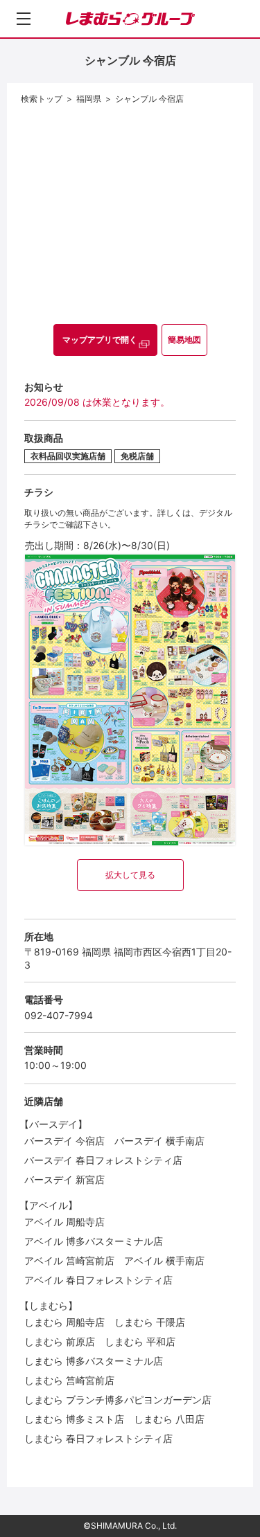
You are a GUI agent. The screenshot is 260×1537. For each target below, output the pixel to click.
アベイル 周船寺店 (64, 1222)
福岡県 (88, 98)
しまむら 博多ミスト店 (74, 1419)
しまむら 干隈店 (149, 1322)
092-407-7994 (58, 1015)
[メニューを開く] (23, 18)
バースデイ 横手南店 (159, 1141)
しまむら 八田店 (169, 1419)
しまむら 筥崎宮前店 (69, 1380)
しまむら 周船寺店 (64, 1322)
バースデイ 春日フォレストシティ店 (103, 1160)
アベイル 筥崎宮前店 (69, 1260)
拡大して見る (130, 875)
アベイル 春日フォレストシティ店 (98, 1280)
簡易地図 (184, 339)
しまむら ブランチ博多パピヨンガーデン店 (117, 1399)
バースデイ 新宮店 (64, 1179)
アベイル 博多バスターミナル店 (93, 1241)
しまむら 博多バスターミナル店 (93, 1361)
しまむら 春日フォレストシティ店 (98, 1438)
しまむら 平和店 (140, 1341)
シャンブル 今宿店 (149, 98)
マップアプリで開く (99, 339)
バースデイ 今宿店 (64, 1141)
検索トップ (41, 98)
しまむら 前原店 (59, 1341)
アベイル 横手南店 (164, 1260)
